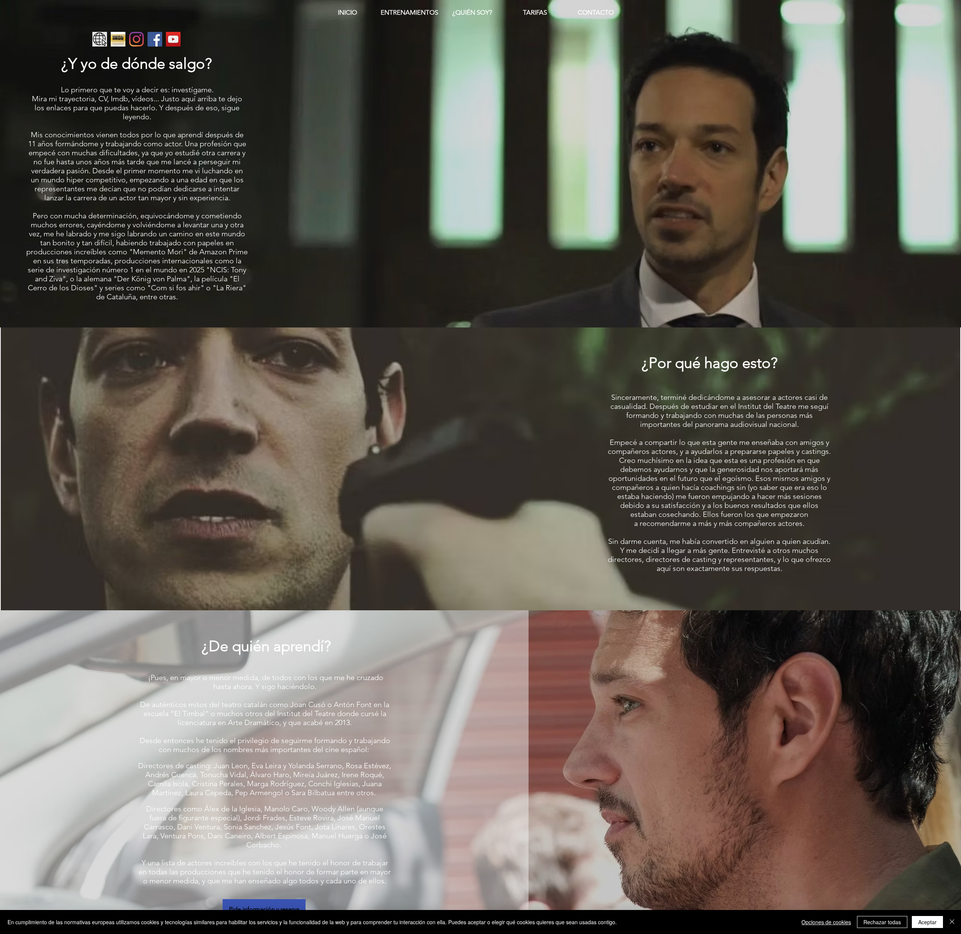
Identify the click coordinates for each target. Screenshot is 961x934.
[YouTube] (173, 39)
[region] (481, 13)
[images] (118, 39)
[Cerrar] (951, 922)
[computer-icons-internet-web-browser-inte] (99, 39)
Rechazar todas (882, 922)
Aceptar (927, 922)
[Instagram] (136, 39)
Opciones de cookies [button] (826, 922)
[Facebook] (155, 39)
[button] (264, 909)
